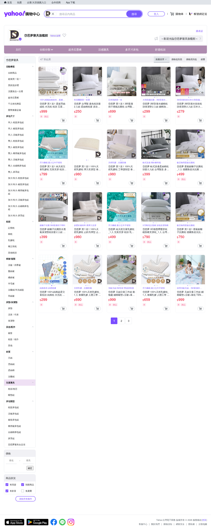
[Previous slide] (40, 81)
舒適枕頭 (160, 49)
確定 (30, 468)
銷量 (203, 59)
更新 (204, 519)
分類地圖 (202, 524)
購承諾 (199, 31)
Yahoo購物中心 (22, 14)
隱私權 (191, 524)
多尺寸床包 (131, 49)
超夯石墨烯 (75, 49)
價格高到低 (191, 59)
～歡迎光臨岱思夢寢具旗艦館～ (179, 38)
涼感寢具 (103, 49)
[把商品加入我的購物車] (63, 120)
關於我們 (155, 524)
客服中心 (143, 524)
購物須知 (168, 524)
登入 (156, 14)
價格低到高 (176, 59)
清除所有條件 (25, 498)
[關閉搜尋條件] (53, 14)
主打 (18, 49)
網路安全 (180, 524)
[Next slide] (65, 81)
